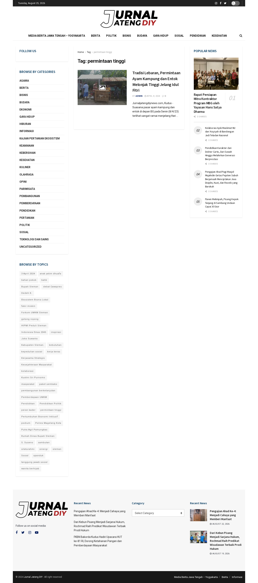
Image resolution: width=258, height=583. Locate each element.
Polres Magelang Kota (48, 423)
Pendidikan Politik (50, 403)
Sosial (179, 35)
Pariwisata (27, 188)
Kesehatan (219, 35)
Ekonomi (25, 109)
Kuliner (24, 167)
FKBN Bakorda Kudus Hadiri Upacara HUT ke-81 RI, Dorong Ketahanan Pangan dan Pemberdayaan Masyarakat (98, 541)
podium (25, 423)
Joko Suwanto (29, 338)
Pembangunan (29, 196)
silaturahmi (28, 449)
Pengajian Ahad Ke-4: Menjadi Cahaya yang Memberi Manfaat (223, 515)
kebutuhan (55, 345)
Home (81, 52)
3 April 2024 (28, 273)
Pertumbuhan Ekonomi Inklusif (39, 416)
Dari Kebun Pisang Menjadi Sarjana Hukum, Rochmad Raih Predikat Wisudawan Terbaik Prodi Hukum (100, 526)
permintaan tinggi (103, 52)
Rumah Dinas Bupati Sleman (38, 436)
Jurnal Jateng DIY (33, 577)
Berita (95, 35)
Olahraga (26, 174)
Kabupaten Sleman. (32, 345)
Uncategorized (30, 246)
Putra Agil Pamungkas (34, 429)
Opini (23, 181)
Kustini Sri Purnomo (33, 377)
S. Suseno (27, 442)
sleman (57, 449)
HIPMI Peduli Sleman (33, 325)
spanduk (38, 455)
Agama (24, 80)
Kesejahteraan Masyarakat (36, 364)
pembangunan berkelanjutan (38, 390)
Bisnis (127, 35)
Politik (111, 35)
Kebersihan (27, 152)
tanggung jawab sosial (34, 462)
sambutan (44, 442)
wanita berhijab (30, 468)
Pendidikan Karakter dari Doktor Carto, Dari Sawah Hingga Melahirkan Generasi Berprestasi (220, 153)
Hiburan (25, 123)
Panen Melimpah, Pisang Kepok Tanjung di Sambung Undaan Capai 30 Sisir (222, 202)
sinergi (43, 449)
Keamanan (26, 145)
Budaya (142, 35)
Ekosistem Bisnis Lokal (34, 299)
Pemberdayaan (29, 203)
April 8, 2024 (153, 96)
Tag (89, 52)
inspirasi (56, 332)
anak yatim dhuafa (50, 273)
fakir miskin (28, 306)
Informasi (26, 131)
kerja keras (53, 351)
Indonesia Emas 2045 (33, 332)
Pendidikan (198, 35)
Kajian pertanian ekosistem (39, 138)
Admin (139, 96)
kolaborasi (27, 371)
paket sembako (48, 384)
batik (44, 280)
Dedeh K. (26, 293)
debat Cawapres (52, 286)
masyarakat (27, 384)
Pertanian (26, 217)
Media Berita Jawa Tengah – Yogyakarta (56, 35)
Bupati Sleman (29, 286)
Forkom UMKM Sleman (34, 312)
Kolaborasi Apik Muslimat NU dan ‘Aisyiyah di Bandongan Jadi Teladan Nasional (220, 131)
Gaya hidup (160, 35)
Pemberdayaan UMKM (34, 397)
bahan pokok (28, 280)
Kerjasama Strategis (33, 358)
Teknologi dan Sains (34, 239)
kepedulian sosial (31, 351)
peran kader (28, 410)
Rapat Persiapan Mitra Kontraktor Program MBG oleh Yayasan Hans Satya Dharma (208, 103)
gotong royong (30, 319)
